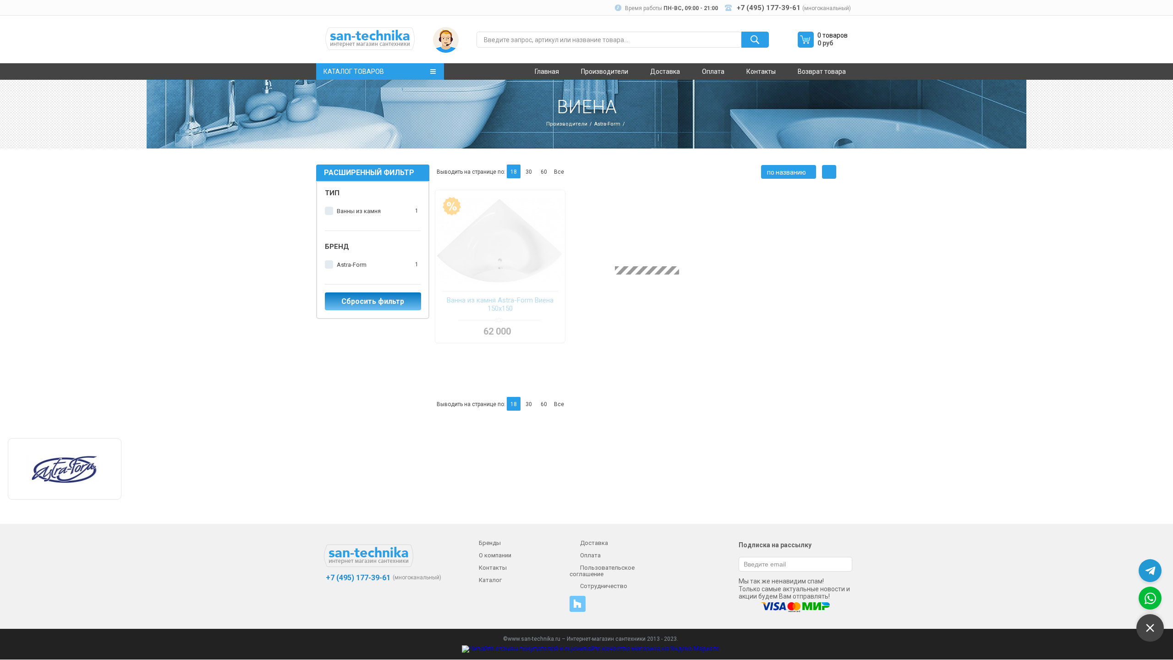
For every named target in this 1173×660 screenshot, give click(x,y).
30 (529, 172)
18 (513, 172)
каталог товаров (353, 71)
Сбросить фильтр (372, 301)
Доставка (665, 71)
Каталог (490, 580)
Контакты (761, 71)
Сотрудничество (603, 586)
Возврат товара (822, 71)
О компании (495, 555)
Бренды (490, 542)
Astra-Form (607, 124)
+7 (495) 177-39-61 (357, 577)
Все (559, 172)
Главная (547, 71)
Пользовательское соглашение (602, 571)
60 (544, 172)
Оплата (713, 71)
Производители (604, 71)
